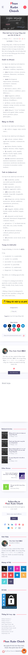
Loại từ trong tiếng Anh (17, 316)
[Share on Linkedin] (14, 326)
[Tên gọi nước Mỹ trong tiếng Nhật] (14, 486)
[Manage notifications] (3, 651)
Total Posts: (5, 633)
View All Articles (14, 372)
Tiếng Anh (14, 311)
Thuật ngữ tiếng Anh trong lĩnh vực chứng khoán (17, 442)
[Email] (19, 528)
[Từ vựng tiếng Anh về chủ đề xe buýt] (5, 459)
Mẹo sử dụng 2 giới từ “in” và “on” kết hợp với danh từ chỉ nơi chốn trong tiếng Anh (17, 450)
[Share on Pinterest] (18, 326)
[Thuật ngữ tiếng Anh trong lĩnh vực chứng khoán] (5, 443)
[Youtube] (23, 524)
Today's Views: (6, 620)
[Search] (24, 7)
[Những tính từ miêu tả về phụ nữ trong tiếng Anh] (5, 435)
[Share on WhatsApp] (18, 329)
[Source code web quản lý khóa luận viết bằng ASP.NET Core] (14, 475)
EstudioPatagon (19, 651)
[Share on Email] (14, 329)
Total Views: (5, 629)
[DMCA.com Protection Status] (9, 608)
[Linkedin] (12, 524)
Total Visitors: (5, 631)
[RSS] (12, 528)
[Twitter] (8, 524)
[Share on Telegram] (23, 326)
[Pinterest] (19, 524)
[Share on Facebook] (5, 326)
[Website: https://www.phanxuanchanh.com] (14, 368)
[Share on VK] (9, 329)
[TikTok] (15, 528)
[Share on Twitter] (9, 326)
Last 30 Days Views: (7, 626)
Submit (14, 518)
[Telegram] (8, 528)
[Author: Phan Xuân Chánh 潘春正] (5, 351)
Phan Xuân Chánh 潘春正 (17, 351)
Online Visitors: (6, 619)
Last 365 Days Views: (7, 628)
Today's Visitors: (6, 622)
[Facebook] (5, 524)
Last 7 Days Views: (7, 624)
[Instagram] (15, 524)
